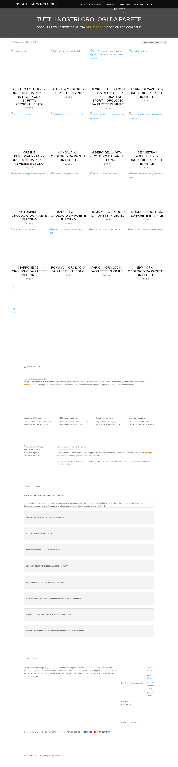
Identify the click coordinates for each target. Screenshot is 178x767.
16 (14, 313)
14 (14, 305)
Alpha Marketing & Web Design (47, 756)
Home (83, 4)
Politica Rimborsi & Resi (150, 685)
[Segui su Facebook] (25, 680)
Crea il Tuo (153, 4)
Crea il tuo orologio (64, 464)
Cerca (116, 344)
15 (14, 309)
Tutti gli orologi (131, 4)
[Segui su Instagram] (30, 680)
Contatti (120, 9)
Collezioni (96, 4)
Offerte (111, 4)
